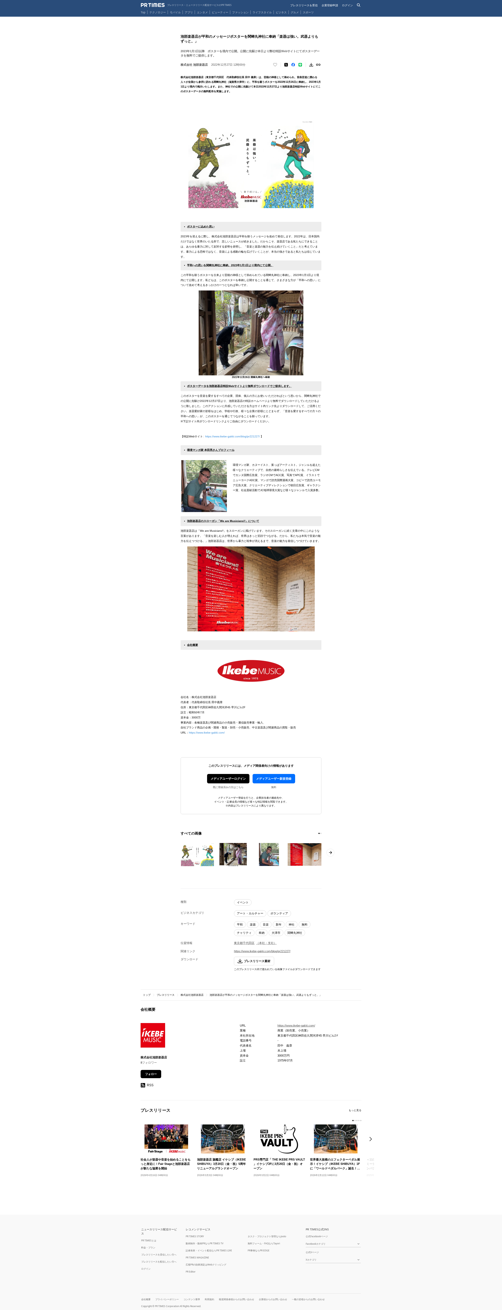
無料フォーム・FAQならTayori (264, 1243)
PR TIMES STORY (195, 1236)
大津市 (276, 932)
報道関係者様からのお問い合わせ (236, 1299)
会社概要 (146, 1299)
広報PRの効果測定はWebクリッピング (206, 1264)
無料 (304, 924)
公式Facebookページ (317, 1236)
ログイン (347, 5)
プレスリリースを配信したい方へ (158, 1261)
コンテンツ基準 (192, 1299)
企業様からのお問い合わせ (273, 1299)
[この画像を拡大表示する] (197, 854)
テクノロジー (157, 12)
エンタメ (202, 12)
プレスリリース (166, 994)
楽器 (253, 924)
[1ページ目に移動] (319, 833)
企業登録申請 (330, 5)
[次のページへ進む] (330, 853)
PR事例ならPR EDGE (258, 1250)
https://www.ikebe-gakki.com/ (207, 732)
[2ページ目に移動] (320, 833)
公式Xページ (312, 1252)
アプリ (189, 12)
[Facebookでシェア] (293, 65)
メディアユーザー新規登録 (273, 778)
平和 (240, 924)
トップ (147, 994)
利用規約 (209, 1299)
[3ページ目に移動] (356, 1120)
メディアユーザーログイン (228, 778)
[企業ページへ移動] (153, 1036)
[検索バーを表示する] (358, 5)
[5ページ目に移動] (360, 1120)
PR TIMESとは (148, 1240)
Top (143, 12)
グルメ (295, 12)
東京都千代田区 (244, 943)
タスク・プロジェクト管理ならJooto (267, 1236)
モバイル (175, 12)
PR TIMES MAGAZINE (197, 1257)
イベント (243, 902)
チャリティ (244, 932)
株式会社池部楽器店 (192, 994)
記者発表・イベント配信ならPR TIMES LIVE (209, 1250)
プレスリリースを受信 (304, 5)
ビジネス (281, 12)
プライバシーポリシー (167, 1299)
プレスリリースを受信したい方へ (158, 1254)
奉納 (262, 932)
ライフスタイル (262, 12)
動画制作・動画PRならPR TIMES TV (204, 1243)
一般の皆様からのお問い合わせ (308, 1299)
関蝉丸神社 (294, 932)
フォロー (151, 1074)
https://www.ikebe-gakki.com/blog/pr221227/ (233, 436)
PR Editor (191, 1271)
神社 (292, 924)
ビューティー (220, 12)
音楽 (266, 924)
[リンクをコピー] (318, 65)
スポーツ (308, 12)
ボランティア (279, 913)
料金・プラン (148, 1247)
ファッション (240, 12)
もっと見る (355, 1110)
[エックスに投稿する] (286, 65)
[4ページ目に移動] (358, 1120)
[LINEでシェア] (300, 65)
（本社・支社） (266, 943)
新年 (279, 924)
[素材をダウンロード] (311, 65)
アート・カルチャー (250, 913)
